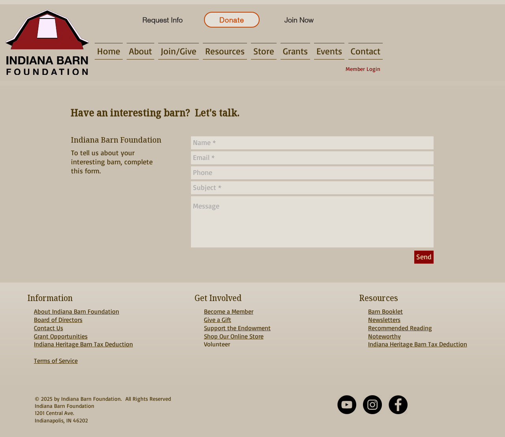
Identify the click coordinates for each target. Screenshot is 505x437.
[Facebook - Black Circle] (398, 404)
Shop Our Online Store (234, 336)
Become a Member (228, 311)
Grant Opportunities (61, 336)
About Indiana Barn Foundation (76, 311)
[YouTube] (346, 404)
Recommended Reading (400, 328)
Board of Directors (58, 320)
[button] (140, 51)
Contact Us (48, 328)
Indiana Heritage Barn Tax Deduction (83, 344)
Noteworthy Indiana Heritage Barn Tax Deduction (417, 340)
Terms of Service (56, 360)
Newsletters (384, 320)
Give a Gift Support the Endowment (237, 324)
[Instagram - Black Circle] (372, 404)
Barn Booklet (385, 311)
